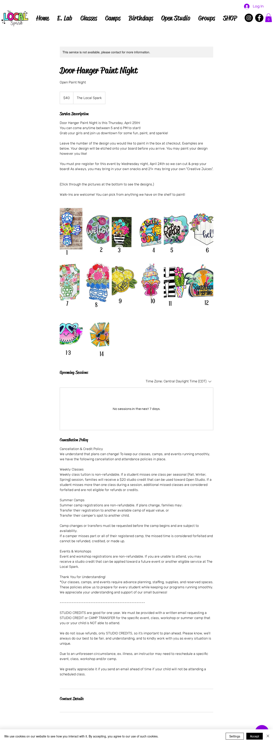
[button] (268, 17)
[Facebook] (259, 18)
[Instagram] (249, 18)
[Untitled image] (84, 231)
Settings (234, 736)
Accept (254, 736)
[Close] (267, 736)
